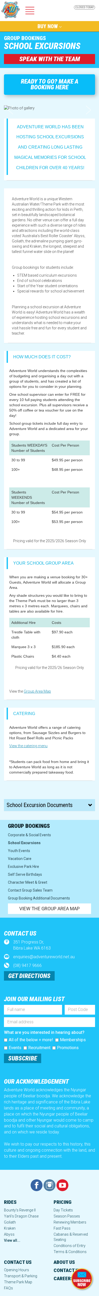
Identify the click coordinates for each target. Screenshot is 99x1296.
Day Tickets (63, 1210)
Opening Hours (16, 1270)
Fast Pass (62, 1228)
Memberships (73, 1039)
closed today (84, 7)
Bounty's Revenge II (20, 1210)
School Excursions (24, 843)
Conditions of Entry (70, 1246)
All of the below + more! (31, 1039)
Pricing (63, 1202)
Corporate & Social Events (29, 835)
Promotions (68, 1047)
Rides (10, 1202)
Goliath (10, 1222)
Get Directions (29, 976)
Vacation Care (19, 859)
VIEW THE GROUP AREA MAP (49, 908)
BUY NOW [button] (48, 26)
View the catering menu (28, 746)
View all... (12, 1240)
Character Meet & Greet (27, 882)
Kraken (10, 1228)
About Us (64, 1262)
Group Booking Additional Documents (39, 898)
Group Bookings (25, 38)
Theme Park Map (18, 1282)
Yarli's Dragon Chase (21, 1216)
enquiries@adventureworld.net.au (44, 956)
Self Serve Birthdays (25, 874)
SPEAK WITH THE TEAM (49, 59)
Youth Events (19, 851)
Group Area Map (37, 691)
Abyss (9, 1234)
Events (15, 1047)
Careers (64, 1278)
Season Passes (67, 1216)
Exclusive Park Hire (23, 866)
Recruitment (39, 1047)
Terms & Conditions (70, 1252)
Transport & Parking (20, 1276)
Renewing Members (70, 1222)
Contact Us (18, 1262)
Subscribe (22, 1058)
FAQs (8, 1288)
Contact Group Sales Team (30, 890)
